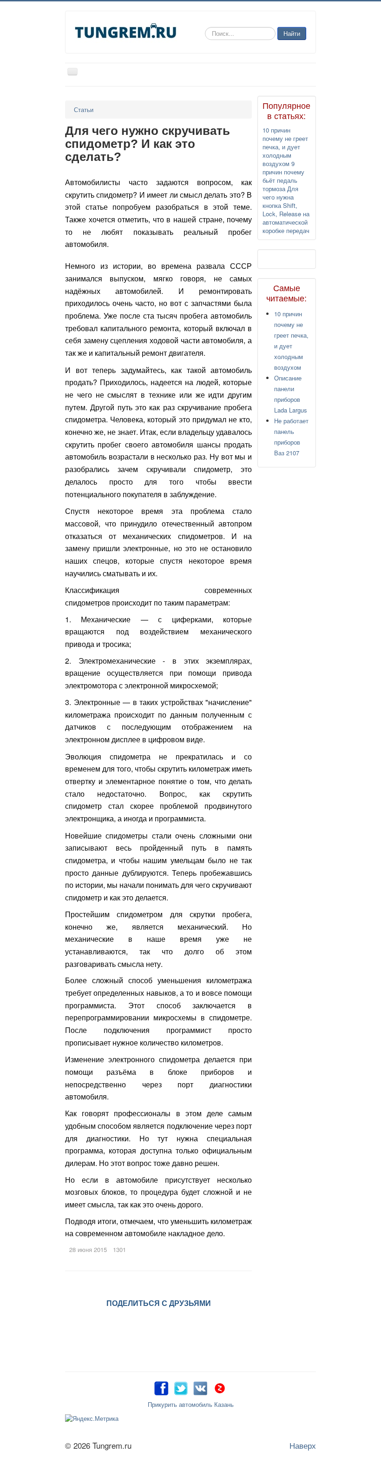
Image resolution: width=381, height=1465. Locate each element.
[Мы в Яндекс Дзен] (219, 1386)
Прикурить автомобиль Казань (191, 1404)
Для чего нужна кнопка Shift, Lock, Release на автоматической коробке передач (286, 209)
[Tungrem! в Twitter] (180, 1386)
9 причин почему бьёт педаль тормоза (283, 176)
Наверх (302, 1445)
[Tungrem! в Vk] (200, 1386)
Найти (291, 33)
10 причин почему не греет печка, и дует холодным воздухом (285, 147)
